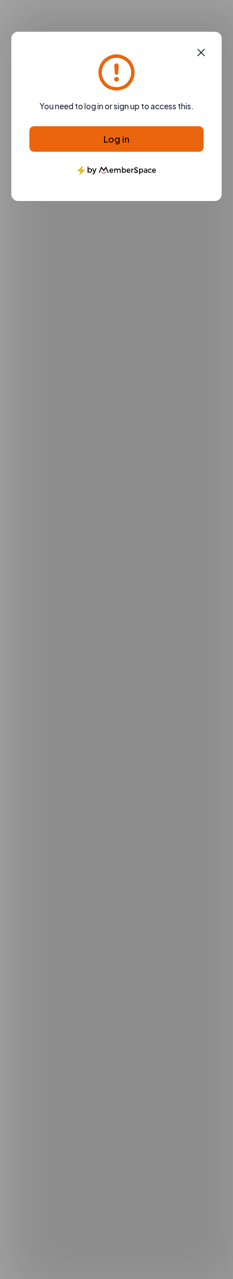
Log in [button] (116, 139)
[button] (201, 52)
